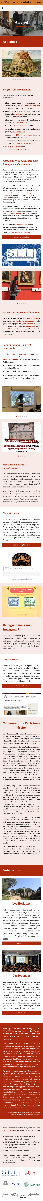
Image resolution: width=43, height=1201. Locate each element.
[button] (2, 8)
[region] (21, 2)
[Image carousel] (21, 287)
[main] (21, 23)
